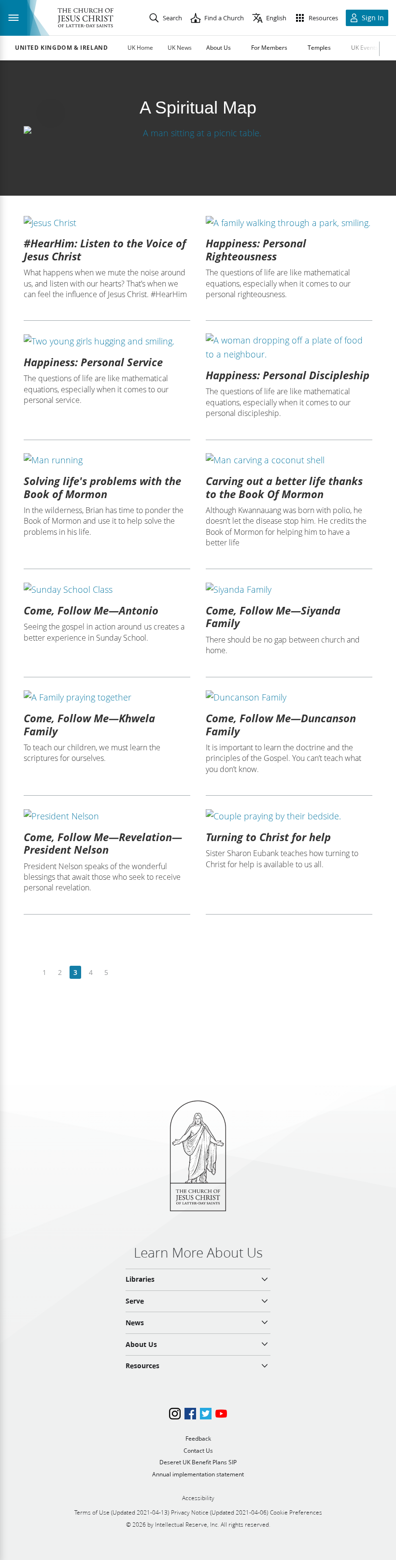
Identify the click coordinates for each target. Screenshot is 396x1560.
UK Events (364, 47)
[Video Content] (198, 132)
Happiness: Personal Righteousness (256, 249)
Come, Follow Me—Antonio (91, 610)
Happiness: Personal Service (93, 362)
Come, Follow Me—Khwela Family (89, 724)
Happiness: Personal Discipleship (287, 375)
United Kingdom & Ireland (61, 47)
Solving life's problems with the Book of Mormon (102, 487)
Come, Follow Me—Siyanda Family (273, 616)
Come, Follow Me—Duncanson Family (281, 724)
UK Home (140, 47)
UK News (180, 47)
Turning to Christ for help (268, 837)
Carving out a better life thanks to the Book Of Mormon (284, 487)
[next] (121, 973)
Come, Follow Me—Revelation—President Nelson (103, 843)
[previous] (29, 973)
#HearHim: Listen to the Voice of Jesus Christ (105, 249)
